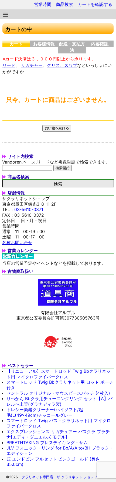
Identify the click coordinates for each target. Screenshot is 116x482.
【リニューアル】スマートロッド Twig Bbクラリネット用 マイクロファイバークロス (58, 373)
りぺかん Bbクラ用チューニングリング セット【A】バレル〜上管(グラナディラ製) (59, 401)
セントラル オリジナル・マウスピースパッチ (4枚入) (58, 393)
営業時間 (42, 4)
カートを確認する (95, 4)
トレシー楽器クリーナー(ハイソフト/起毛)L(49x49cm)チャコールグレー (44, 412)
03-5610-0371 (28, 209)
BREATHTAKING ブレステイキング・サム (47, 442)
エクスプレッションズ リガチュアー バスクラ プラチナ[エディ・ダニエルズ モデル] (58, 434)
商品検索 (64, 4)
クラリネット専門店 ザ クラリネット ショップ (59, 477)
